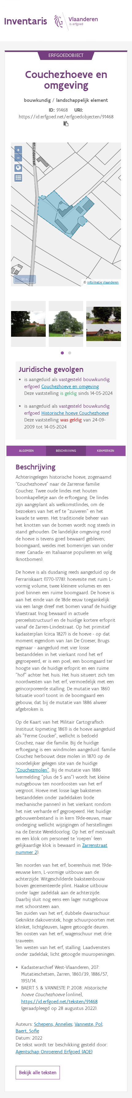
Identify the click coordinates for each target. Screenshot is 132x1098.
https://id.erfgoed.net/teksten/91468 (59, 1001)
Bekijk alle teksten (37, 1072)
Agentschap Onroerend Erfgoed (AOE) (54, 1052)
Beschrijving (66, 451)
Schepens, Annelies (53, 1024)
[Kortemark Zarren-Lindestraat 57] (28, 324)
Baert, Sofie (27, 1031)
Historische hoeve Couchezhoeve (75, 413)
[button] (62, 353)
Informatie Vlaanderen (102, 282)
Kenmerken (105, 451)
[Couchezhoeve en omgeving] (103, 324)
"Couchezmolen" (32, 770)
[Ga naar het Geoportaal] (18, 168)
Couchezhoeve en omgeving (70, 386)
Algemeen (26, 451)
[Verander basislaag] (18, 178)
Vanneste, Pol (88, 1024)
